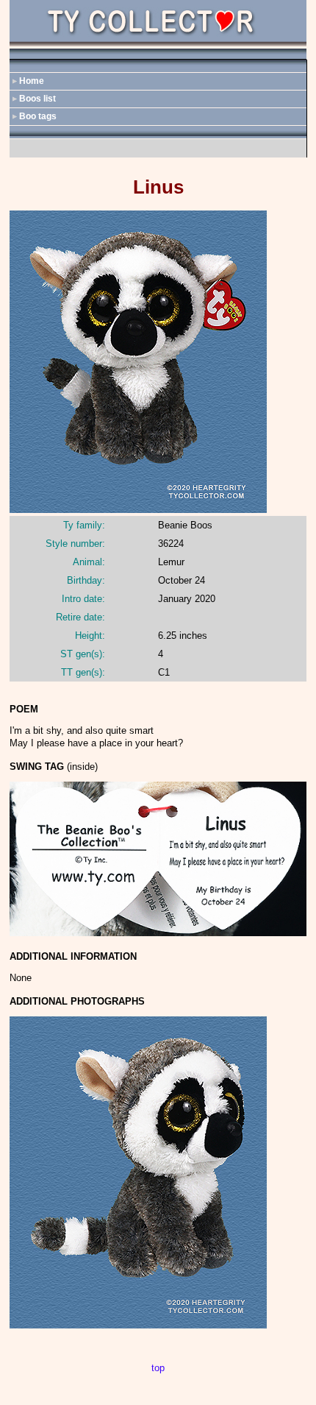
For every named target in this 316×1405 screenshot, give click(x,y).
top (158, 1367)
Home (31, 81)
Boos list (37, 98)
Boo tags (38, 116)
